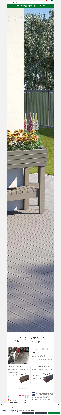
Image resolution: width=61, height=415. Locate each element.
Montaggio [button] (40, 2)
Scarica (48, 2)
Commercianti (44, 2)
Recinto (35, 2)
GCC (29, 2)
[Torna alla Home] (16, 2)
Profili (37, 2)
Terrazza (32, 2)
